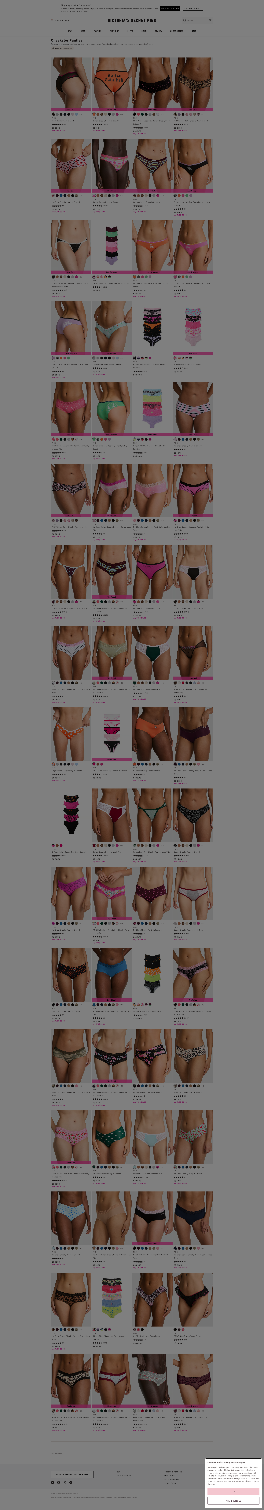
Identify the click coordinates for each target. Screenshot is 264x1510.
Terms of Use (253, 1481)
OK (233, 1491)
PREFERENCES (233, 1501)
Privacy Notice (236, 1481)
